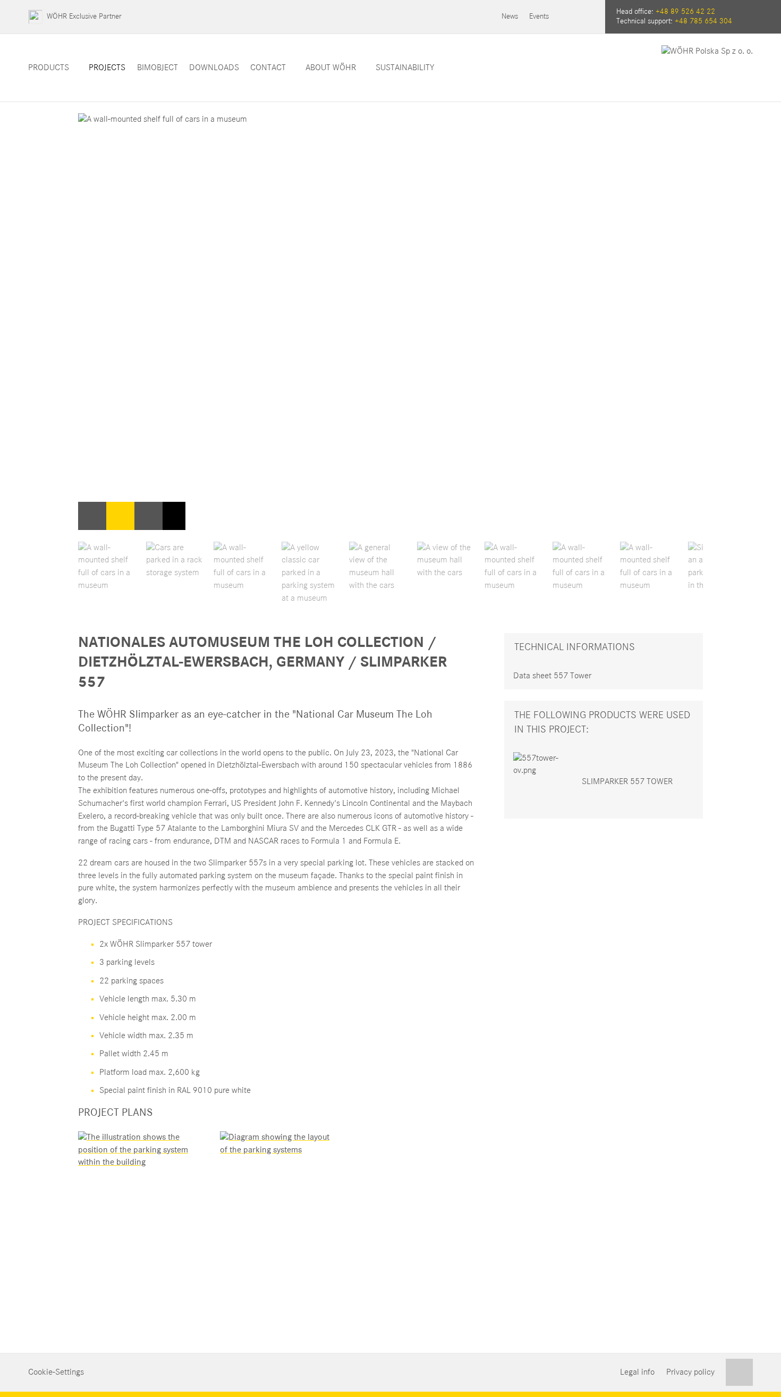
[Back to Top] (739, 1372)
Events (539, 16)
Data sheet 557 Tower (552, 675)
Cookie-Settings (56, 1372)
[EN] (588, 16)
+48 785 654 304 (703, 21)
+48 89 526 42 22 (685, 11)
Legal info (637, 1372)
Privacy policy (690, 1372)
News (510, 16)
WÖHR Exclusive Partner (84, 16)
